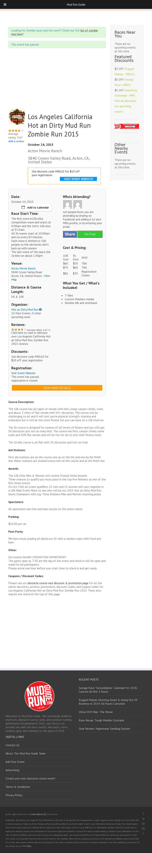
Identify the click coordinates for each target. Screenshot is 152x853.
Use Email (89, 234)
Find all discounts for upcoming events (125, 106)
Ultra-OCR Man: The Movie (96, 712)
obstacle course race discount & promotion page (57, 583)
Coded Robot (36, 814)
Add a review (16, 141)
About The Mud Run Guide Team (26, 753)
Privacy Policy (14, 795)
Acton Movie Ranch (23, 268)
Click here (17, 332)
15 (13, 313)
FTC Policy (26, 846)
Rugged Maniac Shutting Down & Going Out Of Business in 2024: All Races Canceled (108, 701)
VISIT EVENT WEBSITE (78, 179)
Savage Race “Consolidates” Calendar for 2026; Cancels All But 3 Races (108, 689)
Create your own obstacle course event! (30, 778)
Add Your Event (15, 762)
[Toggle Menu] (5, 4)
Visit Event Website (23, 373)
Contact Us (12, 745)
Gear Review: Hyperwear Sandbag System (104, 728)
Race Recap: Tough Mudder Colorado (101, 720)
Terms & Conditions (18, 787)
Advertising (12, 770)
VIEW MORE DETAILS (57, 388)
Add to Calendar (38, 207)
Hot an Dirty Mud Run (24, 309)
